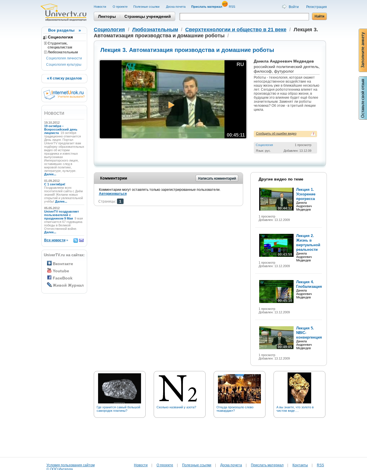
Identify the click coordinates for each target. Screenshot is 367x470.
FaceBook (63, 278)
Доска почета (176, 6)
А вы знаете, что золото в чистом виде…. (295, 408)
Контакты (300, 465)
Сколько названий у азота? (176, 407)
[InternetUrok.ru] (64, 98)
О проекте (120, 6)
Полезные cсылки (146, 6)
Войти (294, 7)
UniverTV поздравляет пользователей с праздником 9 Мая (61, 215)
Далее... (50, 174)
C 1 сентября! (55, 184)
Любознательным (62, 52)
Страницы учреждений (147, 16)
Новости (100, 6)
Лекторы (107, 16)
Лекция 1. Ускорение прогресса (305, 194)
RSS (232, 6)
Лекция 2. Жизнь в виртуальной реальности (308, 243)
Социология (60, 37)
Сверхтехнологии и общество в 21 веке (235, 29)
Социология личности (64, 58)
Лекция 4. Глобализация (309, 284)
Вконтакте (63, 263)
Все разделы (61, 30)
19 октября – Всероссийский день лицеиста (60, 129)
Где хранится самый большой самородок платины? (118, 408)
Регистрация (316, 7)
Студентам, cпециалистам (58, 45)
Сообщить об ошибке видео (276, 133)
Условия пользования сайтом (70, 465)
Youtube (61, 271)
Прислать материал (267, 465)
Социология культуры (63, 65)
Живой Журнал (68, 285)
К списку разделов (65, 78)
